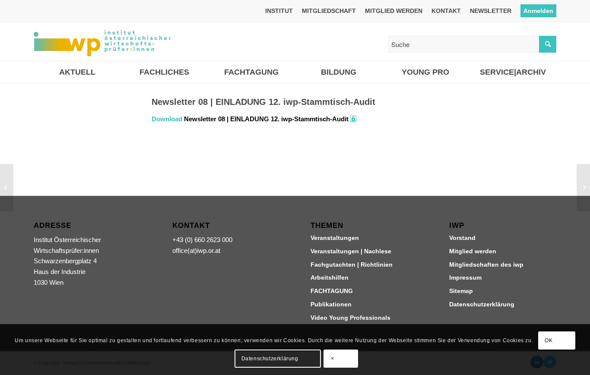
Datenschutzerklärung (481, 304)
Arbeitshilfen (330, 277)
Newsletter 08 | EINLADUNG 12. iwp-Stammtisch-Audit (266, 119)
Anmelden (538, 10)
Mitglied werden (472, 251)
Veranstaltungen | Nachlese (351, 251)
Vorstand (462, 237)
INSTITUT (279, 10)
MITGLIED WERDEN (393, 10)
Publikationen (331, 304)
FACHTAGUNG (332, 290)
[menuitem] (279, 11)
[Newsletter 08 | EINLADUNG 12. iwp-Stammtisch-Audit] (82, 133)
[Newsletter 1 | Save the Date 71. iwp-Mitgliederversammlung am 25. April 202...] (6, 187)
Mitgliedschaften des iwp (486, 264)
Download (167, 119)
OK (548, 340)
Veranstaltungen (335, 237)
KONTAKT (446, 10)
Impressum (465, 277)
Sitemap (461, 290)
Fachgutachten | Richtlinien (352, 264)
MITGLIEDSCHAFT (329, 10)
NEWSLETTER (490, 10)
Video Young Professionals (350, 317)
